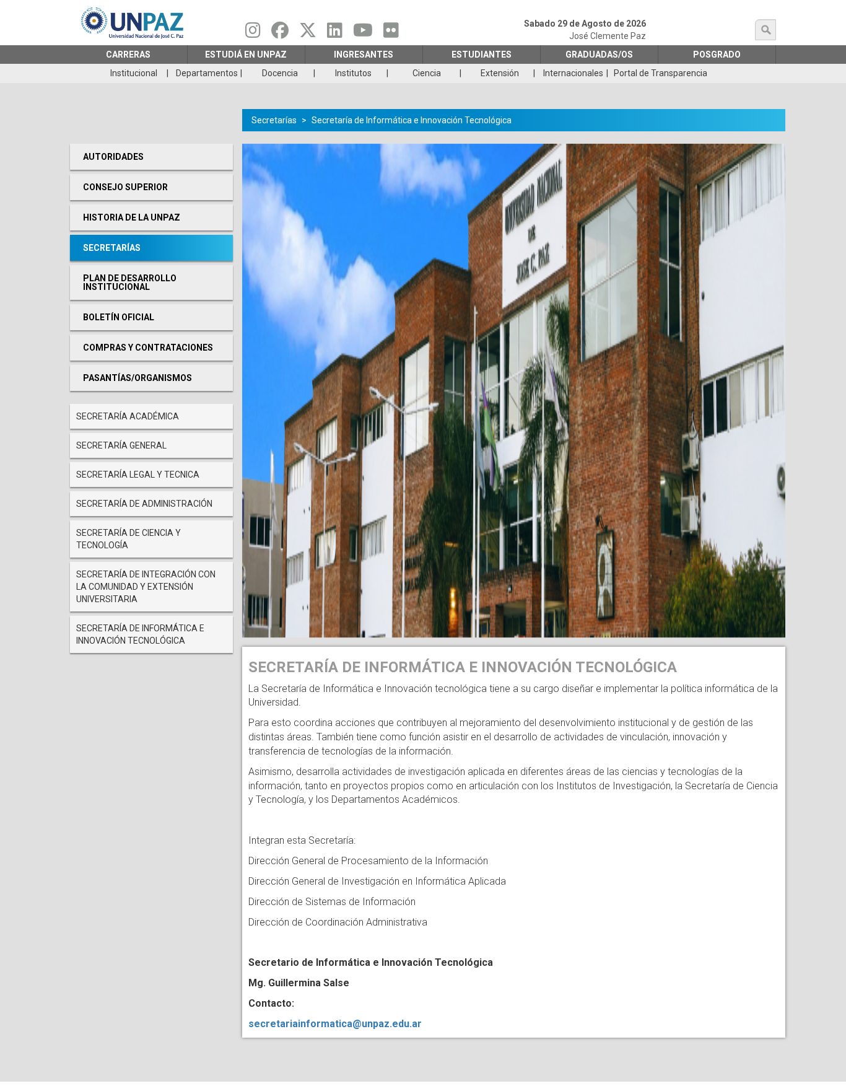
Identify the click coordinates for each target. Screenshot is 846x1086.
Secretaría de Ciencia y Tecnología (128, 539)
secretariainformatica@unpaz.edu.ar (335, 1024)
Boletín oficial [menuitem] (118, 317)
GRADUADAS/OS (599, 54)
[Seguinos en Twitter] (307, 33)
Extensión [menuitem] (500, 73)
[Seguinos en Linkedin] (334, 33)
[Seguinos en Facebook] (280, 33)
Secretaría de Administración (144, 504)
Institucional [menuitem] (133, 73)
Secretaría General (121, 445)
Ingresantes (363, 54)
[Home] (133, 22)
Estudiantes (481, 54)
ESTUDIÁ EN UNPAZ (246, 54)
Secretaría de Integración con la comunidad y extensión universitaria (146, 586)
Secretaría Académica (127, 416)
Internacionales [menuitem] (573, 73)
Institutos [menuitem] (353, 73)
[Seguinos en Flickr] (391, 33)
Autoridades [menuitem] (113, 157)
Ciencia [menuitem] (426, 73)
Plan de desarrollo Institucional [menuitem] (130, 282)
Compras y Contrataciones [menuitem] (148, 348)
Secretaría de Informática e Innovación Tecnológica (140, 634)
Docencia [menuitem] (280, 73)
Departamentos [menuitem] (207, 73)
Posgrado (717, 54)
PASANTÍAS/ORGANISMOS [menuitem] (137, 378)
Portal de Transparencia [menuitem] (660, 73)
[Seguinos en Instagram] (253, 33)
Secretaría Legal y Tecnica (137, 475)
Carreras (128, 54)
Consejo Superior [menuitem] (125, 187)
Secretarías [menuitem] (112, 248)
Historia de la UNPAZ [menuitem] (131, 217)
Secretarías (274, 120)
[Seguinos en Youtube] (363, 33)
